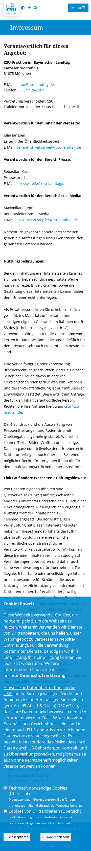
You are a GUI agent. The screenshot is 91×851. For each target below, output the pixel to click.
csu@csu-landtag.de (36, 84)
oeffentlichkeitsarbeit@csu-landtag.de (48, 147)
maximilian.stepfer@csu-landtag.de (47, 219)
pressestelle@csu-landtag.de (41, 183)
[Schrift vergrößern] (29, 8)
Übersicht (19, 793)
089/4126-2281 (31, 90)
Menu (76, 7)
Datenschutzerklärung (42, 675)
